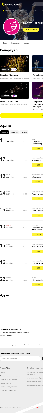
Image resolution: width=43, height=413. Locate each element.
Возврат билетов (5, 383)
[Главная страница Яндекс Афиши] (3, 4)
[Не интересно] (27, 61)
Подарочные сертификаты (8, 379)
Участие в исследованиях (8, 387)
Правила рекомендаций (8, 390)
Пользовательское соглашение (10, 376)
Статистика (29, 407)
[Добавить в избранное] (27, 57)
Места (26, 345)
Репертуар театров (15, 345)
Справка (2, 372)
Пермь (5, 345)
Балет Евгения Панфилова (22, 78)
